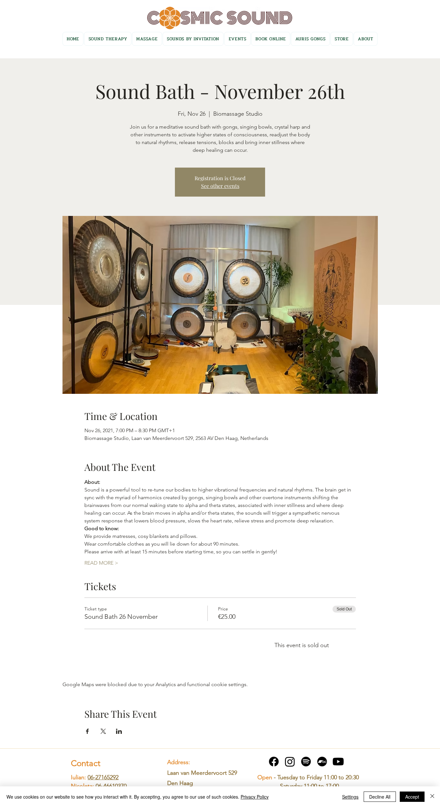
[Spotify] (306, 761)
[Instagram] (289, 761)
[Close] (432, 797)
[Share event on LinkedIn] (119, 731)
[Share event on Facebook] (87, 731)
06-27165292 (103, 777)
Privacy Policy (255, 796)
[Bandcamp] (322, 761)
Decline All (379, 796)
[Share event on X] (103, 731)
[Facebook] (273, 761)
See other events (220, 185)
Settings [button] (350, 796)
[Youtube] (338, 761)
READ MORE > (101, 563)
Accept (412, 796)
